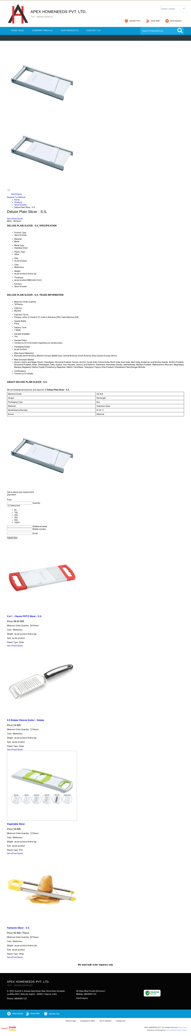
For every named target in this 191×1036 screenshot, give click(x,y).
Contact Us (93, 30)
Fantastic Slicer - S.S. (18, 928)
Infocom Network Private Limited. (176, 1030)
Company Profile (42, 30)
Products (18, 202)
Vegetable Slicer (16, 824)
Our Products (69, 30)
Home (17, 200)
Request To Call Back (16, 197)
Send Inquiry (16, 194)
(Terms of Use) (182, 1027)
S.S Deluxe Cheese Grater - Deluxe (25, 720)
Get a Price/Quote (15, 219)
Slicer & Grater (20, 205)
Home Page (17, 30)
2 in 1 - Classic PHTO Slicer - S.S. (24, 616)
